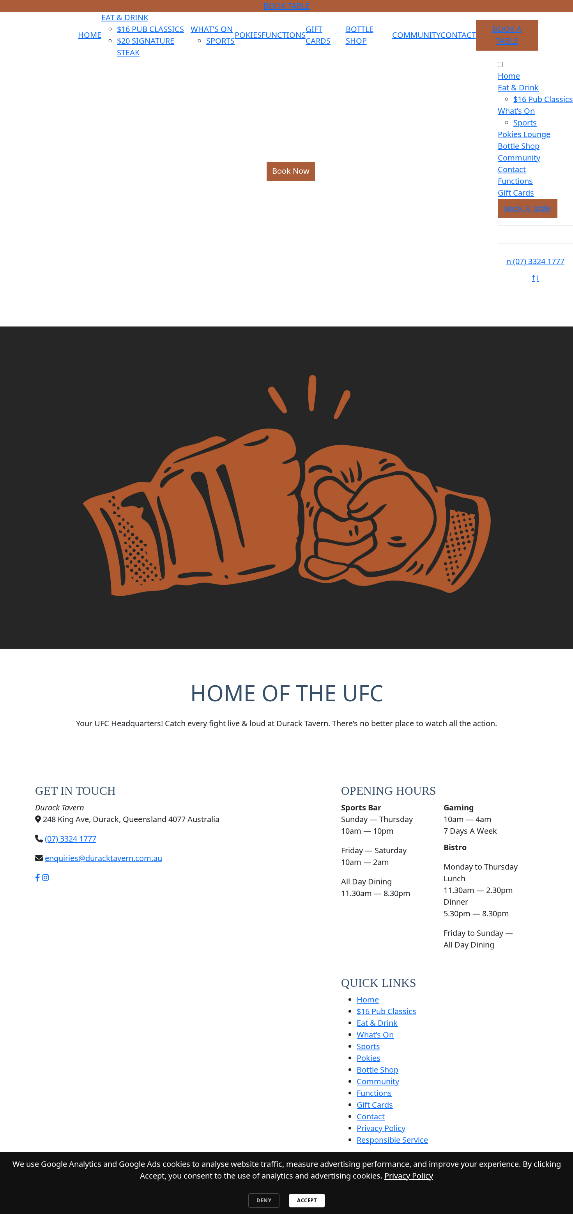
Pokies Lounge (524, 134)
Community (416, 35)
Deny (263, 1200)
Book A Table (527, 208)
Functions (284, 35)
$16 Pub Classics (150, 29)
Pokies (248, 35)
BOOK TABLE (287, 5)
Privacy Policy (381, 1128)
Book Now (290, 171)
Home (89, 35)
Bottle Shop (518, 146)
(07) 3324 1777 (535, 261)
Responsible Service (392, 1140)
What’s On (212, 29)
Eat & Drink (124, 17)
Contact (458, 35)
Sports (220, 40)
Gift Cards (516, 192)
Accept (307, 1200)
